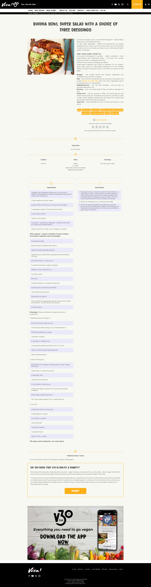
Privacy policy (113, 569)
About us (63, 10)
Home (30, 10)
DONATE (137, 4)
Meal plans (51, 10)
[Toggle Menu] (149, 4)
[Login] (145, 4)
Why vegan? (40, 10)
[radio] (93, 127)
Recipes (35, 13)
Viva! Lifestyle (92, 10)
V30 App (72, 10)
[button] (100, 120)
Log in (102, 10)
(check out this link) (90, 81)
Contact (81, 10)
